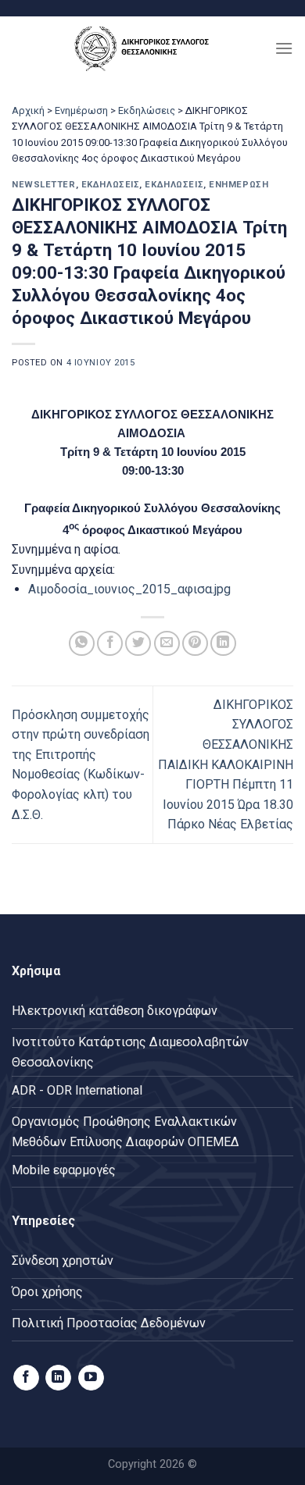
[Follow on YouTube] (91, 1378)
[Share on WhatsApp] (82, 644)
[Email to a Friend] (167, 644)
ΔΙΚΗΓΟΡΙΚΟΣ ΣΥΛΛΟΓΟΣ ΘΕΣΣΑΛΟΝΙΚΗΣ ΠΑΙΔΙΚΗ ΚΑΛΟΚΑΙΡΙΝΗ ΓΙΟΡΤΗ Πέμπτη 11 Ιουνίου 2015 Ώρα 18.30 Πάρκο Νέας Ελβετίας (225, 764)
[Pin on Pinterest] (195, 644)
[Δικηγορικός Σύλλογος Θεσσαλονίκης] (145, 48)
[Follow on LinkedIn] (58, 1378)
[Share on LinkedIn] (223, 644)
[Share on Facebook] (110, 644)
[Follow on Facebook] (26, 1378)
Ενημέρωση (81, 110)
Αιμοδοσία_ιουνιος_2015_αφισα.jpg (129, 589)
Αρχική (28, 110)
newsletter (44, 185)
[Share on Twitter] (138, 644)
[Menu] (283, 48)
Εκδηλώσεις (146, 110)
